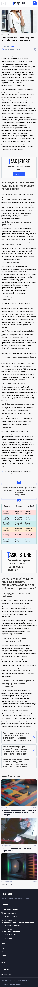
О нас (3, 962)
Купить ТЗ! (19, 174)
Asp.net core (6, 884)
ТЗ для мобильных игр (9, 920)
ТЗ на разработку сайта (10, 931)
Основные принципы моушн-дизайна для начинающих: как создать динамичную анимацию (18, 812)
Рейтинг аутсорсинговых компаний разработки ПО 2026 (16, 849)
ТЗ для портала (6, 938)
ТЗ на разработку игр (9, 909)
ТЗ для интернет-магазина (10, 926)
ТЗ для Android (6, 929)
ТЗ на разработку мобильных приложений (17, 922)
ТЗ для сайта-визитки (8, 935)
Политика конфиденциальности (12, 984)
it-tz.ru (11, 46)
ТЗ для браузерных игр (9, 913)
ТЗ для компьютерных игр (10, 916)
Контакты (4, 955)
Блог (3, 948)
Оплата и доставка (8, 952)
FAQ (2, 959)
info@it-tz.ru (8, 974)
